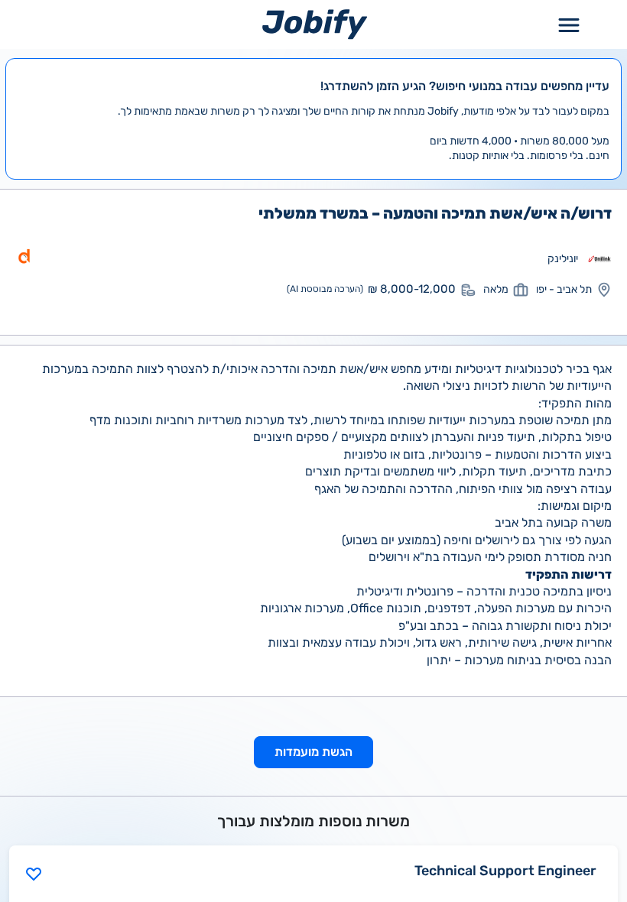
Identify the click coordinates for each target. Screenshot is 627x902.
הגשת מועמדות (313, 752)
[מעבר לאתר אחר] (599, 259)
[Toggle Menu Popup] (569, 24)
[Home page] (315, 24)
